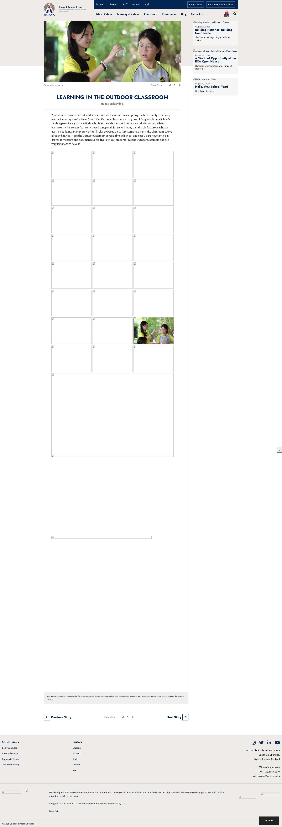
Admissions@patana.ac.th (266, 776)
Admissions (150, 14)
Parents (114, 4)
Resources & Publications (220, 4)
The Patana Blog (10, 764)
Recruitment (169, 14)
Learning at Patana (128, 14)
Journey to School (11, 759)
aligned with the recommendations (74, 792)
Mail (147, 4)
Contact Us (197, 14)
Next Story (174, 717)
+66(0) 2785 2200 (271, 767)
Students (100, 4)
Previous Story (60, 717)
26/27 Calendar (9, 748)
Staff (124, 4)
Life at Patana (104, 14)
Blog (184, 14)
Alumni (136, 4)
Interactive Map (10, 753)
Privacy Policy (54, 811)
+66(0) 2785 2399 (271, 771)
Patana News (196, 4)
